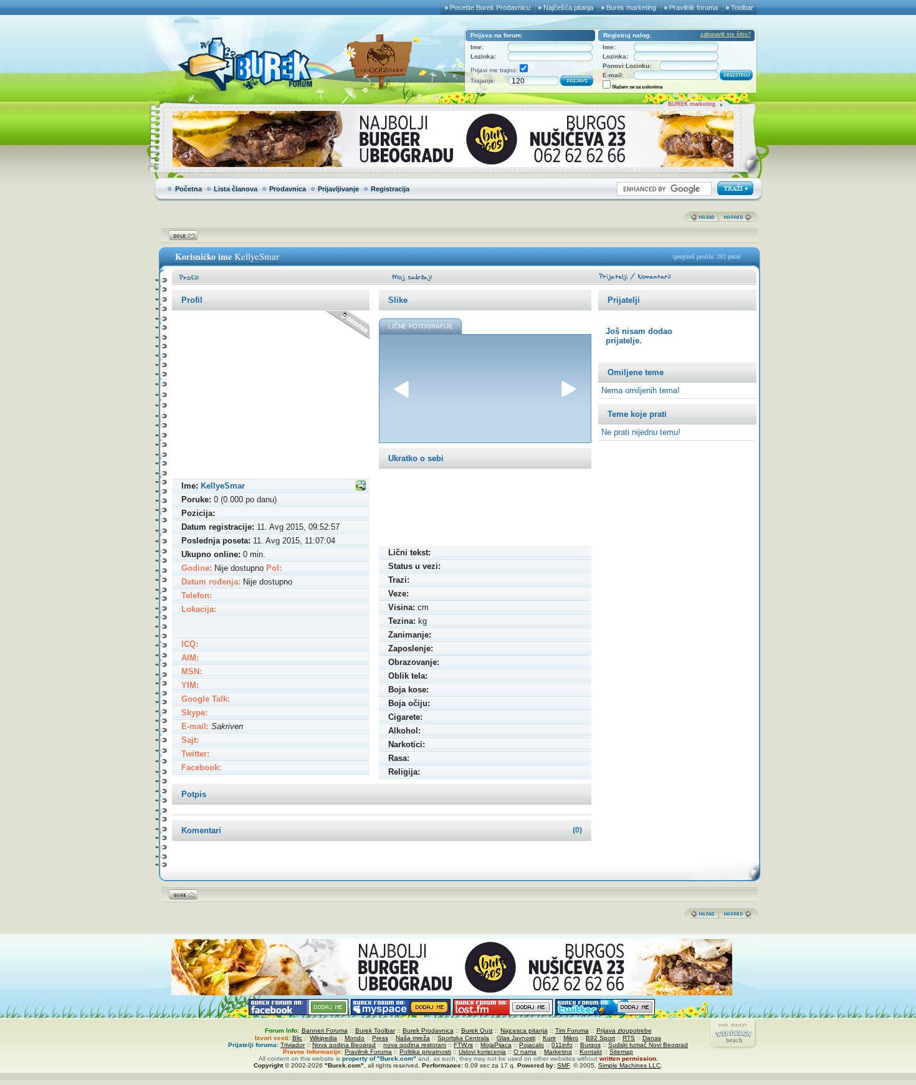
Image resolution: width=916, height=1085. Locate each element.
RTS (629, 1038)
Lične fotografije (420, 326)
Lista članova (235, 189)
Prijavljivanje (338, 189)
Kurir (549, 1038)
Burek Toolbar (375, 1030)
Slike (398, 300)
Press (380, 1038)
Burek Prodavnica (428, 1030)
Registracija (390, 189)
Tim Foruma (572, 1030)
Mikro (570, 1038)
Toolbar (742, 7)
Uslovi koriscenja (482, 1051)
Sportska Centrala (463, 1038)
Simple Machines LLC (629, 1065)
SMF (563, 1065)
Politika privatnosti (425, 1051)
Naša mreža (413, 1038)
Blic (297, 1038)
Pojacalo (531, 1044)
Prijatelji (624, 300)
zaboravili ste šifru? (725, 34)
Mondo (355, 1038)
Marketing (558, 1051)
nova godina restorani (414, 1044)
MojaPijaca (496, 1044)
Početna (188, 189)
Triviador (292, 1044)
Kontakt (591, 1051)
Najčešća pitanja (568, 7)
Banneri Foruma (325, 1030)
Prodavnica (287, 189)
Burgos (590, 1044)
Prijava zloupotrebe (624, 1030)
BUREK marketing (691, 104)
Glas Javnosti (516, 1038)
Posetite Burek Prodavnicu (490, 7)
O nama (525, 1051)
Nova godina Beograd (344, 1044)
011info (562, 1044)
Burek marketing (631, 7)
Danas (651, 1038)
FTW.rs (463, 1044)
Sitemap (621, 1051)
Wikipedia (323, 1038)
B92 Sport (600, 1038)
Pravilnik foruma (693, 7)
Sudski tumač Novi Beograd (648, 1044)
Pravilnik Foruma (368, 1051)
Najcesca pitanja (524, 1030)
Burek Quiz (477, 1030)
